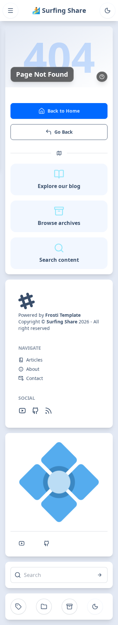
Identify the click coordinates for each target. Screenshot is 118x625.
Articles (34, 360)
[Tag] (18, 606)
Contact (34, 378)
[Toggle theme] (107, 10)
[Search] (99, 575)
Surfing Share (62, 321)
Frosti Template (63, 315)
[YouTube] (22, 411)
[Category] (44, 606)
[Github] (35, 411)
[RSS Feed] (48, 411)
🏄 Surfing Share (59, 10)
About (32, 369)
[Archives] (69, 606)
